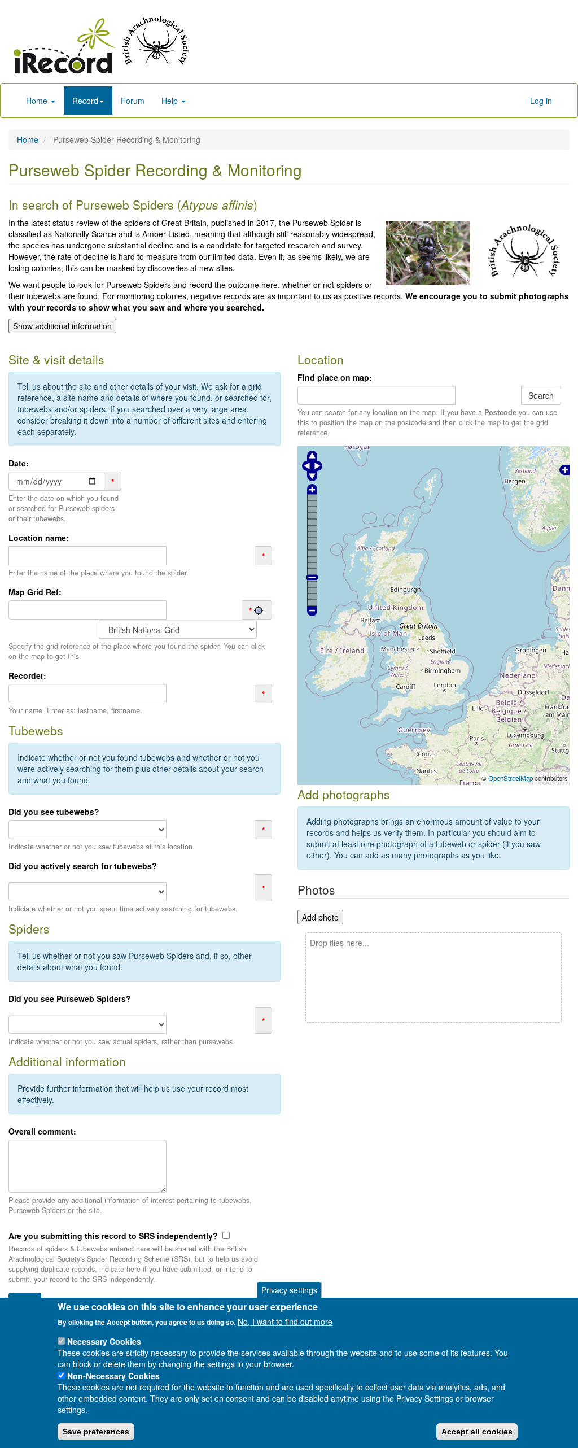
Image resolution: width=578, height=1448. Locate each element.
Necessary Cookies (104, 1341)
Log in (541, 100)
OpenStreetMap (510, 778)
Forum (132, 100)
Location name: (38, 537)
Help (170, 100)
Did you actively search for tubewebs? (82, 865)
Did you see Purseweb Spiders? (69, 998)
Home (38, 100)
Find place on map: (334, 377)
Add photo (320, 917)
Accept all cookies (477, 1431)
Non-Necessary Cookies (113, 1375)
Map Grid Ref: (35, 591)
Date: (18, 463)
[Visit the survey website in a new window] (154, 40)
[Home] (64, 45)
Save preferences (96, 1431)
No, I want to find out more (285, 1321)
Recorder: (27, 675)
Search (541, 395)
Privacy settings (289, 1290)
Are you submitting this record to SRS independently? (113, 1235)
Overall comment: (42, 1131)
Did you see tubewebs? (53, 811)
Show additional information (62, 326)
